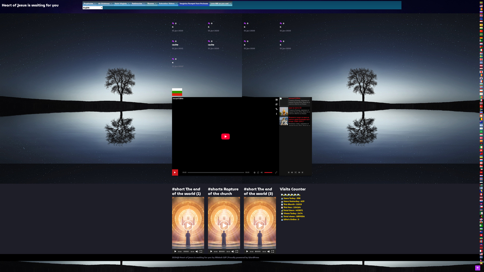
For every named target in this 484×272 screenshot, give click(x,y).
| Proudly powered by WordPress (243, 257)
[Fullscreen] (201, 251)
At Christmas (104, 3)
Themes (150, 3)
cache (175, 44)
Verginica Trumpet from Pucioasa (194, 3)
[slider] (186, 251)
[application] (188, 225)
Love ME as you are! (220, 3)
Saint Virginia (121, 3)
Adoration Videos (166, 3)
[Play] (175, 251)
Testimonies (137, 3)
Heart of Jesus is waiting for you (30, 5)
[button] (188, 225)
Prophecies (88, 3)
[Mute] (197, 251)
